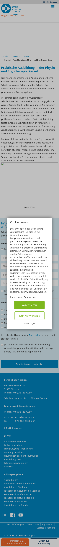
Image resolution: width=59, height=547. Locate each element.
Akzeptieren (29, 305)
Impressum (16, 297)
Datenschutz (30, 297)
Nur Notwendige (29, 315)
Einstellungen (29, 323)
